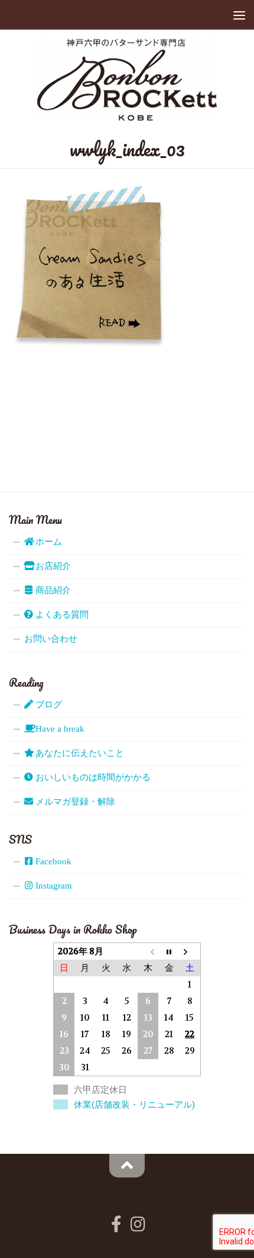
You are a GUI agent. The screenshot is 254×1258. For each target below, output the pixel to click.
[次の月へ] (190, 951)
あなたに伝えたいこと (78, 753)
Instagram (52, 885)
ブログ (47, 704)
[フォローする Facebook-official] (116, 1224)
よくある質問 (61, 614)
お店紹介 (52, 566)
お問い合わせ (50, 639)
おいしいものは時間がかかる (92, 777)
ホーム (47, 541)
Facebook (52, 861)
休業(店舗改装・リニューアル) (134, 1104)
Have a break (58, 728)
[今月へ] (169, 951)
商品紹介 (52, 590)
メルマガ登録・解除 (74, 801)
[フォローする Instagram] (137, 1224)
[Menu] (239, 15)
